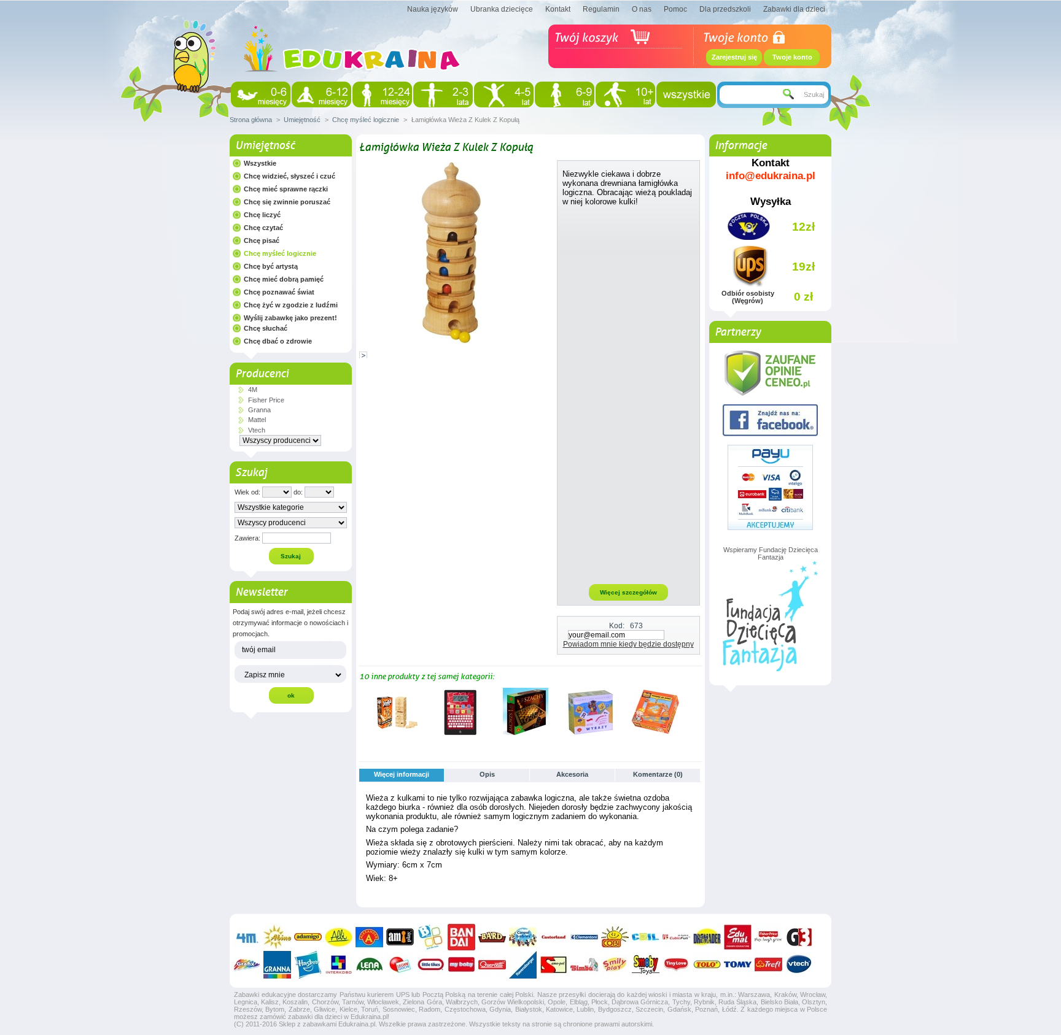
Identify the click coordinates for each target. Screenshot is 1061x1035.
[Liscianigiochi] (400, 965)
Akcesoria (572, 774)
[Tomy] (738, 965)
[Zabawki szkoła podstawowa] (564, 94)
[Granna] (277, 965)
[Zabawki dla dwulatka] (443, 94)
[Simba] (584, 965)
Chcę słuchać (265, 328)
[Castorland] (553, 937)
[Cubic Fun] (676, 937)
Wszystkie (260, 163)
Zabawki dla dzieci (794, 9)
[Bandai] (461, 937)
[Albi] (338, 937)
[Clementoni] (584, 937)
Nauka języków (432, 9)
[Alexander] (369, 937)
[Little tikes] (431, 965)
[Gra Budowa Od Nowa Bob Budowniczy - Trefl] (655, 734)
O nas (641, 9)
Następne (696, 711)
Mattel (257, 419)
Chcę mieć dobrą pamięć (284, 279)
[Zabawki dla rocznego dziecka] (382, 94)
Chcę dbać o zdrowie (278, 341)
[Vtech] (799, 965)
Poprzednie (362, 711)
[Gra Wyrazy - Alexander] (590, 734)
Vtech (256, 430)
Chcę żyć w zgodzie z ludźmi (291, 305)
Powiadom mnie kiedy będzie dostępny (628, 644)
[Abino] (277, 937)
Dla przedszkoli (725, 9)
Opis (487, 774)
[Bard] (492, 937)
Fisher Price (266, 400)
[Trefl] (768, 965)
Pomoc (675, 9)
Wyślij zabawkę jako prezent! (290, 317)
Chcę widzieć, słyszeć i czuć (289, 176)
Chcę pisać (261, 240)
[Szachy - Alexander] (525, 734)
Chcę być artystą (271, 266)
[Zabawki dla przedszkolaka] (504, 94)
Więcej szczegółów (628, 592)
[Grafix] (246, 965)
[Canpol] (523, 937)
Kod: (616, 625)
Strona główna (251, 119)
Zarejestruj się (734, 57)
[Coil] (645, 937)
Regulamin (601, 9)
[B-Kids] (431, 937)
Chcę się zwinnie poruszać (287, 202)
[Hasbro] (308, 965)
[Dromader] (707, 937)
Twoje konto (792, 57)
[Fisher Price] (768, 937)
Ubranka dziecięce (501, 9)
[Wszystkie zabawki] (686, 94)
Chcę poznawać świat (279, 292)
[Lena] (369, 965)
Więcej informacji (401, 774)
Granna (259, 410)
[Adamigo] (308, 937)
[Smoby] (645, 965)
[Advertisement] (628, 394)
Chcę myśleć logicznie (365, 119)
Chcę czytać (263, 227)
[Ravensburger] (523, 965)
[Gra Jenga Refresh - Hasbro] (395, 734)
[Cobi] (615, 937)
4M (252, 389)
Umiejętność (302, 119)
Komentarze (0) (658, 774)
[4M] (246, 937)
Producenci (262, 373)
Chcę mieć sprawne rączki (286, 189)
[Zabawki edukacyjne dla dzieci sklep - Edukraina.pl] (352, 83)
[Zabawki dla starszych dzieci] (625, 94)
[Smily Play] (615, 965)
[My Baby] (461, 965)
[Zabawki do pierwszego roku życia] (321, 94)
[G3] (799, 937)
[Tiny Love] (676, 965)
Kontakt (557, 9)
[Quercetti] (492, 965)
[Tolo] (707, 965)
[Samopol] (553, 965)
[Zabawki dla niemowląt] (260, 94)
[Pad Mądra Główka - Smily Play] (460, 734)
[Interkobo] (338, 965)
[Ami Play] (400, 937)
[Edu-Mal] (738, 937)
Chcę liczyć (262, 214)
